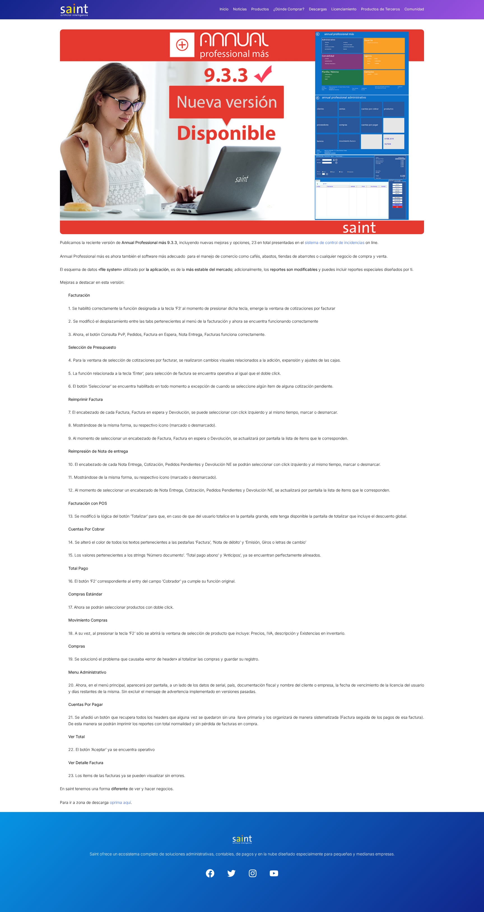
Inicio (224, 9)
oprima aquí (120, 802)
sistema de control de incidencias (334, 242)
